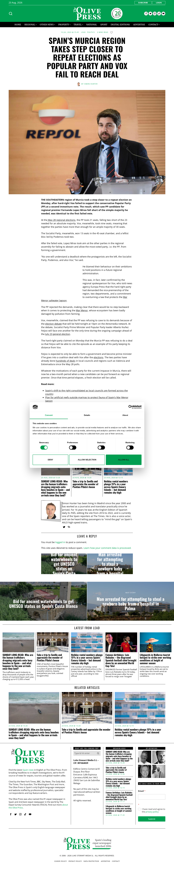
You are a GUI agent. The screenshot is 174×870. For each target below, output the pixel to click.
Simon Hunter (90, 84)
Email (141, 791)
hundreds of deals (65, 360)
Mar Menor (82, 310)
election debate (53, 323)
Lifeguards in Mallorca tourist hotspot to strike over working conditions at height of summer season (155, 659)
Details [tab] (87, 415)
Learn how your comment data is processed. (107, 547)
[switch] (72, 447)
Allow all (123, 460)
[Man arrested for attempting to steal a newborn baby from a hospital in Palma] (110, 563)
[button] (98, 753)
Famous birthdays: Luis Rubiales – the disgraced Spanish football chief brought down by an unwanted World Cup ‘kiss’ (120, 660)
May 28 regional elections (61, 219)
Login (159, 2)
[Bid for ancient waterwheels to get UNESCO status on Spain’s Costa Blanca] (64, 563)
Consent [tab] (49, 415)
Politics (91, 32)
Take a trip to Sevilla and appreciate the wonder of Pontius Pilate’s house (85, 484)
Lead (83, 32)
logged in (60, 542)
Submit (151, 818)
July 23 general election (57, 334)
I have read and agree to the (153, 810)
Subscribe (143, 2)
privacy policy (152, 811)
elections (98, 357)
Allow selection (87, 460)
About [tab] (125, 415)
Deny (50, 460)
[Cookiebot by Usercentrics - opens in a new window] (130, 407)
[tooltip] (146, 14)
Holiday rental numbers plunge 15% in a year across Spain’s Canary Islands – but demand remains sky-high (116, 487)
